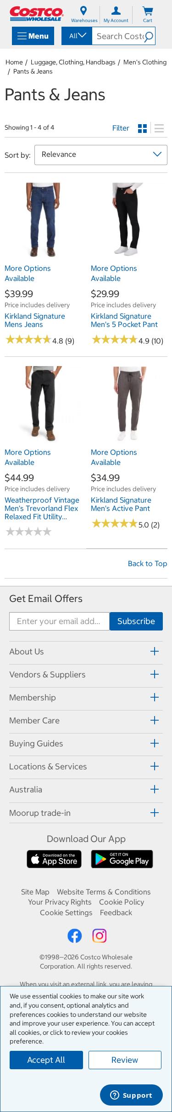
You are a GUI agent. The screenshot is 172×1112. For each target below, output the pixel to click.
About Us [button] (26, 651)
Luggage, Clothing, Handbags (73, 62)
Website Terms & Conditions (104, 891)
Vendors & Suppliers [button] (47, 674)
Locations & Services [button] (48, 766)
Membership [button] (32, 697)
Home (14, 62)
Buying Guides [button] (36, 743)
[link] (43, 254)
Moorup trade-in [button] (40, 813)
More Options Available (28, 273)
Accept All (46, 1060)
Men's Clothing (144, 62)
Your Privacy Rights (60, 901)
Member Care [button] (34, 720)
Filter (120, 127)
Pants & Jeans (33, 71)
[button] (149, 36)
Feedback (116, 912)
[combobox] (76, 36)
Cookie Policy (121, 901)
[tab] (86, 651)
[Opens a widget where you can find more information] (131, 1095)
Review (124, 1060)
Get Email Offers (46, 598)
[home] (36, 14)
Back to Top (147, 563)
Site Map (35, 891)
